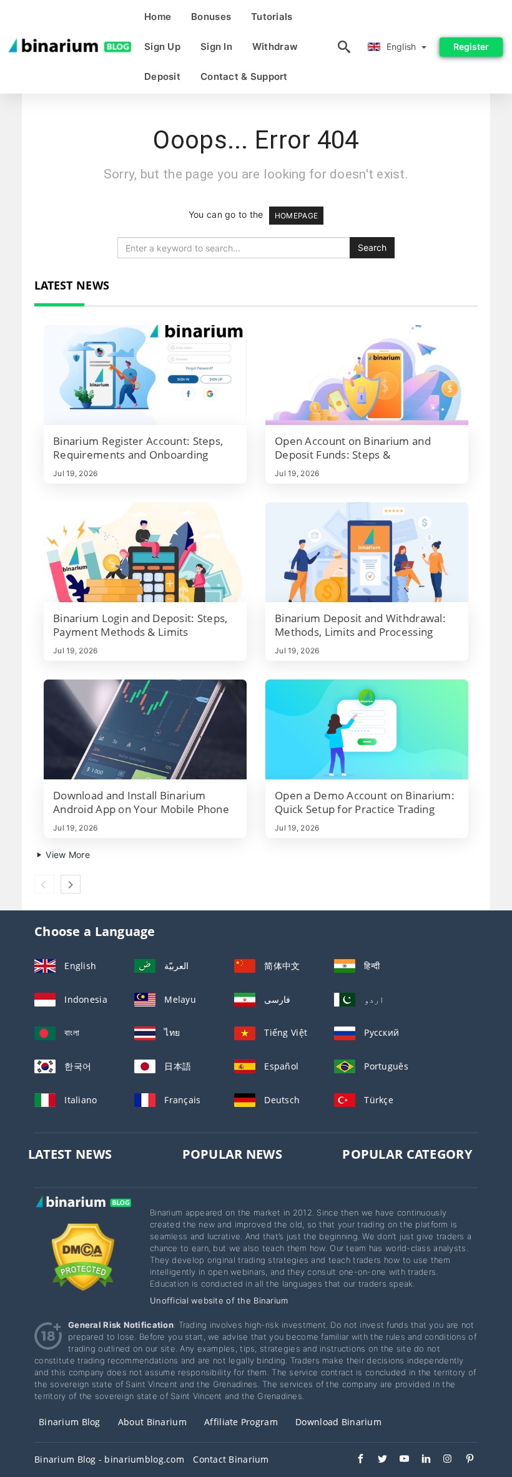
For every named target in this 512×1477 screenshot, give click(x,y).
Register (471, 46)
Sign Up (162, 46)
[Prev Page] (44, 884)
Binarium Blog (70, 1422)
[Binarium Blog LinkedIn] (420, 1460)
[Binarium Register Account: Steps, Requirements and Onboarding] (145, 375)
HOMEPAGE (296, 215)
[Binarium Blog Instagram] (442, 1460)
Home (157, 16)
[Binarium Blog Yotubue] (398, 1460)
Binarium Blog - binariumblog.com (109, 1459)
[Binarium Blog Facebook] (354, 1460)
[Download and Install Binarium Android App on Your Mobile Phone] (145, 729)
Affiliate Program (241, 1422)
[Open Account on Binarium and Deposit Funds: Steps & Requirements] (366, 375)
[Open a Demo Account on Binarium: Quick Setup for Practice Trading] (366, 729)
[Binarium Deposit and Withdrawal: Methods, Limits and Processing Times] (366, 552)
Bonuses (211, 16)
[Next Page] (71, 884)
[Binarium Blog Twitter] (376, 1460)
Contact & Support (244, 76)
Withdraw (275, 46)
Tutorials (272, 16)
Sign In (216, 46)
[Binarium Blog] (82, 1214)
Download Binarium (338, 1422)
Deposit (162, 76)
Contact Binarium (230, 1459)
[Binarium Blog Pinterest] (464, 1460)
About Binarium (152, 1422)
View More (66, 854)
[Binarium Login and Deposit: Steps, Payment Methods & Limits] (145, 552)
